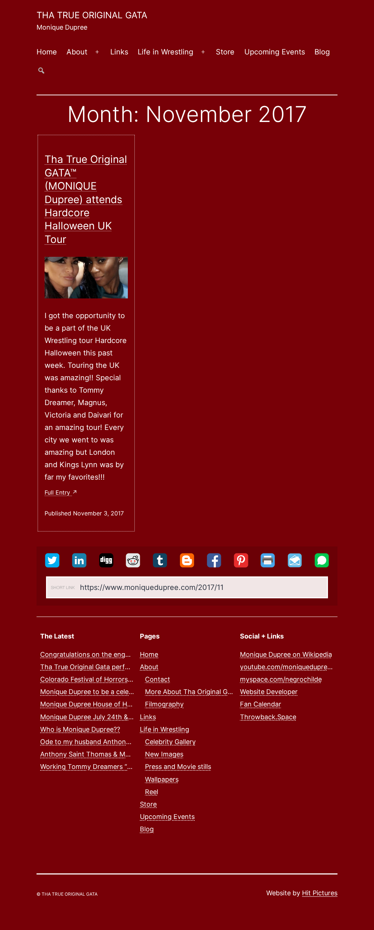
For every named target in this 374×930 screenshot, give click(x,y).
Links (119, 51)
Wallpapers (162, 779)
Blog (322, 51)
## (41, 70)
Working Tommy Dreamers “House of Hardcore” (114, 766)
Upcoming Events (274, 51)
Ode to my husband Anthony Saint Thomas (107, 742)
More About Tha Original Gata (191, 691)
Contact (157, 679)
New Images (164, 754)
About (76, 51)
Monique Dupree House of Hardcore (95, 704)
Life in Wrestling (165, 51)
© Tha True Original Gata (67, 894)
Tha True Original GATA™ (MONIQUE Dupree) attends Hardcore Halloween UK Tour (86, 199)
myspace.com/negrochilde (281, 679)
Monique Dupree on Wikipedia (286, 654)
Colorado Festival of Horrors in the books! (105, 679)
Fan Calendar (260, 704)
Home (47, 51)
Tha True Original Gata (92, 15)
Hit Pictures (319, 893)
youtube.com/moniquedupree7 (287, 667)
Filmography (164, 704)
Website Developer (269, 691)
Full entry (58, 492)
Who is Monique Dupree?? (80, 729)
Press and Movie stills (178, 766)
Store (225, 51)
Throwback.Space (268, 717)
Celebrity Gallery (170, 742)
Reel (151, 792)
